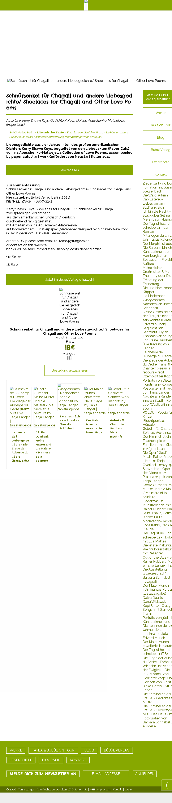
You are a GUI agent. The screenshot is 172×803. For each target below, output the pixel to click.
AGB (92, 789)
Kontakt (117, 789)
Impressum (104, 789)
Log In (128, 789)
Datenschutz (79, 789)
